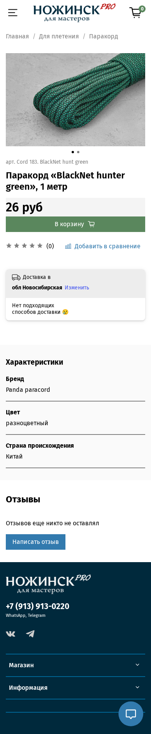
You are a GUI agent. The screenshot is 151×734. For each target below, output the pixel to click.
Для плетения (59, 36)
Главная (17, 36)
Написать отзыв (35, 541)
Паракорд (103, 36)
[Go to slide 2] (78, 152)
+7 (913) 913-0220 (37, 606)
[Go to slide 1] (73, 152)
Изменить (77, 287)
